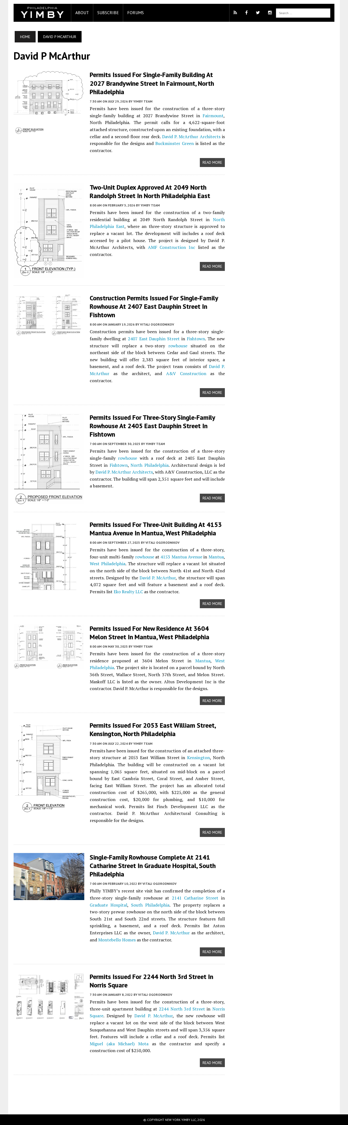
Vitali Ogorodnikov (157, 324)
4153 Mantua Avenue (181, 557)
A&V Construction (186, 373)
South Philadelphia (150, 905)
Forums (135, 12)
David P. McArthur (157, 578)
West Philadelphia (107, 564)
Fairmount (213, 116)
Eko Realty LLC (128, 592)
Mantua (216, 557)
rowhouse (177, 346)
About (82, 12)
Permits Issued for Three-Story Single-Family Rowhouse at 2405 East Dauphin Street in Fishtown (152, 425)
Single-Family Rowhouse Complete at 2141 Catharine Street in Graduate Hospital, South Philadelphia (153, 865)
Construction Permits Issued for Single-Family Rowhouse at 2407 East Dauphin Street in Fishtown (154, 306)
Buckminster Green (174, 143)
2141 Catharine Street (195, 898)
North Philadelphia (149, 465)
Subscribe (108, 12)
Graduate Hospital (108, 905)
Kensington (198, 758)
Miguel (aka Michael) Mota (119, 1044)
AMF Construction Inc (171, 247)
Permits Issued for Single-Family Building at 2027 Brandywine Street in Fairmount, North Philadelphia (152, 83)
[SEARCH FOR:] (303, 12)
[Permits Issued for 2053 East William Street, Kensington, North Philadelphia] (49, 809)
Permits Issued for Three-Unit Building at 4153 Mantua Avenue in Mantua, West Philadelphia (156, 528)
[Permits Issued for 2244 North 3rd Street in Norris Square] (49, 1016)
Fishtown (196, 339)
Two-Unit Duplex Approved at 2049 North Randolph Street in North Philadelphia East (150, 191)
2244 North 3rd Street (182, 1009)
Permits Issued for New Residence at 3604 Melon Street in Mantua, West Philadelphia (149, 632)
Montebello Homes (117, 940)
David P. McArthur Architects (191, 137)
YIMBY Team (143, 101)
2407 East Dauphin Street (154, 339)
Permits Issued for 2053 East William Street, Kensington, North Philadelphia (153, 729)
